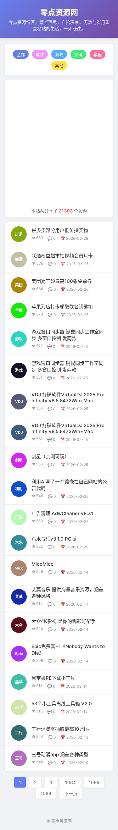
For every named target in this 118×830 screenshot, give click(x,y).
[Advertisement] (59, 145)
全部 (21, 54)
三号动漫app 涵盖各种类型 (59, 754)
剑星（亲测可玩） (50, 456)
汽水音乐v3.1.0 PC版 (53, 539)
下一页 (70, 793)
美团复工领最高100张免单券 (61, 281)
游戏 (59, 54)
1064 (70, 782)
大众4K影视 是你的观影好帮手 (63, 621)
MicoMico (42, 564)
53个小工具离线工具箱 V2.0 (61, 703)
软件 (40, 54)
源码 (78, 54)
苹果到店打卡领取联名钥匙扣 (62, 307)
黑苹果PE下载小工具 (53, 678)
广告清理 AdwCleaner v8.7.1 (62, 513)
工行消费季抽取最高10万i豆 (60, 729)
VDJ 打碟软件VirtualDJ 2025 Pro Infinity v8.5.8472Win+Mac (67, 398)
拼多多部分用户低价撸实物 (59, 230)
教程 (97, 54)
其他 (59, 65)
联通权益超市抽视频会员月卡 (62, 256)
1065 (94, 782)
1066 (46, 793)
